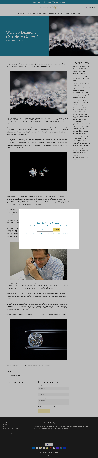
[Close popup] (77, 210)
